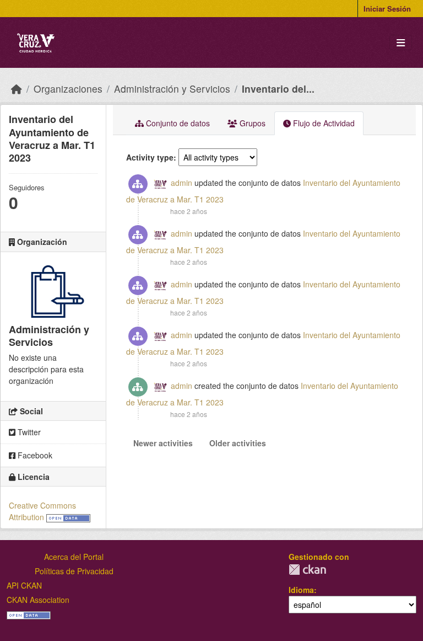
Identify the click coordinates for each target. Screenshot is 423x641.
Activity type (149, 157)
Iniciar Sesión (387, 8)
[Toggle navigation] (400, 43)
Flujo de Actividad (323, 123)
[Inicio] (16, 88)
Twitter (28, 431)
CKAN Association (38, 599)
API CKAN (24, 585)
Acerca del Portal (74, 556)
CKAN (307, 569)
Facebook (33, 455)
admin (181, 182)
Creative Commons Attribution (42, 511)
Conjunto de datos (177, 123)
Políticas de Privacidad (74, 570)
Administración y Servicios (172, 88)
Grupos (251, 123)
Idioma (301, 589)
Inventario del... (278, 88)
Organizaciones (68, 88)
